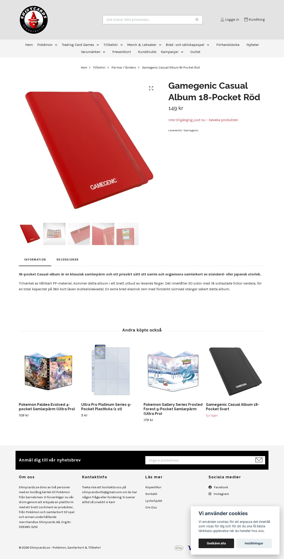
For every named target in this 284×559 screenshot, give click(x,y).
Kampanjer (169, 52)
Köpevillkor (153, 487)
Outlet (195, 52)
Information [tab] (35, 259)
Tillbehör (110, 45)
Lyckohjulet (153, 501)
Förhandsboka (227, 45)
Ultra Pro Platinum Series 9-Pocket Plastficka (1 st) (106, 406)
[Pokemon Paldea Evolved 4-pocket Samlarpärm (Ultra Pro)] (48, 371)
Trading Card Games (78, 45)
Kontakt (151, 494)
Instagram (221, 494)
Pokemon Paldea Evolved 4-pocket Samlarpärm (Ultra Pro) (47, 406)
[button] (57, 45)
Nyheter (253, 45)
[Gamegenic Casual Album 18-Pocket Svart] (235, 371)
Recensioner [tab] (68, 259)
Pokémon (44, 45)
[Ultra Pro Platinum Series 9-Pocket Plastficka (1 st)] (110, 371)
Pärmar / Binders (123, 67)
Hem (29, 45)
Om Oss (151, 507)
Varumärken (90, 52)
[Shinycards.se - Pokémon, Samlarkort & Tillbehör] (80, 20)
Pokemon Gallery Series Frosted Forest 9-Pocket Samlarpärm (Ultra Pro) (173, 409)
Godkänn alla (216, 543)
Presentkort (121, 52)
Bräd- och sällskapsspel (185, 45)
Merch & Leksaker (141, 45)
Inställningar (254, 543)
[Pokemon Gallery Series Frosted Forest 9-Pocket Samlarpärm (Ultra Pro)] (173, 371)
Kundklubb (147, 52)
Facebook (220, 487)
